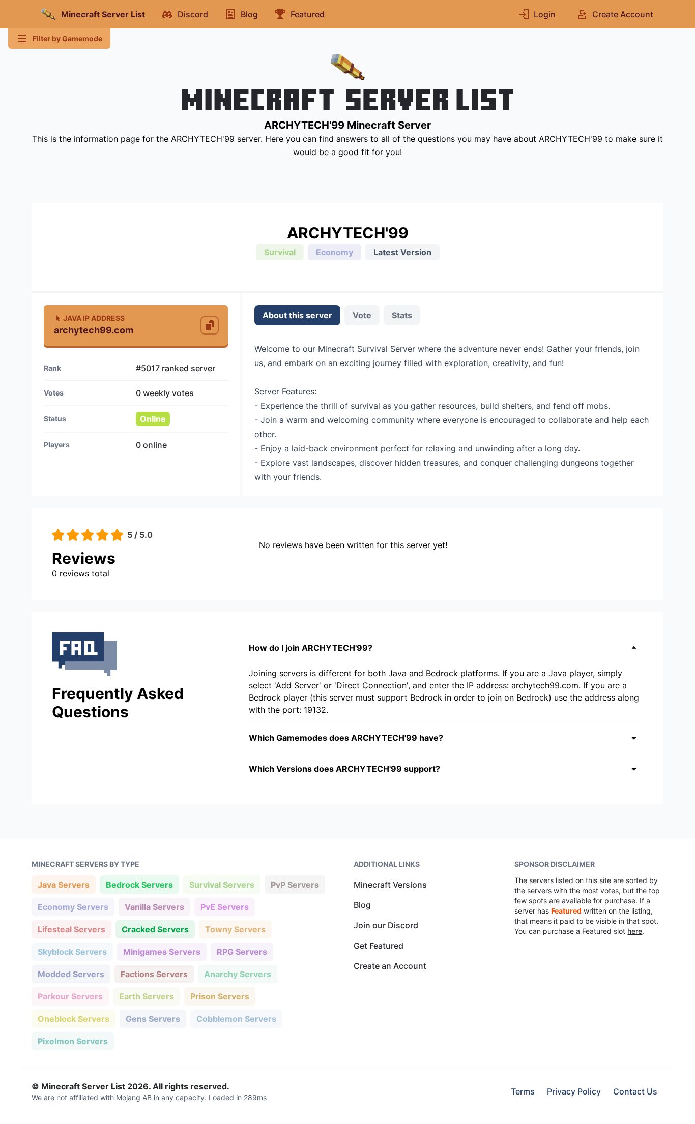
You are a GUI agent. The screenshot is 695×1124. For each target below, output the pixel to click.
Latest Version (402, 252)
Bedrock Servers (139, 884)
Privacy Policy (574, 1091)
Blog (362, 905)
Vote (362, 315)
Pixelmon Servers (72, 1041)
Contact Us (635, 1091)
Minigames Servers (161, 951)
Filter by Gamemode (67, 38)
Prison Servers (219, 996)
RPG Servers (241, 951)
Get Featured (378, 945)
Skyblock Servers (72, 951)
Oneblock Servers (73, 1018)
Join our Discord (386, 925)
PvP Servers (294, 884)
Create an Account (390, 966)
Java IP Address (94, 318)
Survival (280, 252)
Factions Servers (154, 973)
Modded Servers (70, 973)
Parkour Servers (70, 996)
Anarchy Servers (237, 973)
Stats (402, 315)
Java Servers (63, 884)
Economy (334, 252)
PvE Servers (224, 906)
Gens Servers (152, 1018)
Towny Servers (235, 929)
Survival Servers (221, 884)
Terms (523, 1091)
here (634, 931)
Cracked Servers (155, 929)
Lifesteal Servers (71, 929)
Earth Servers (146, 996)
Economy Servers (72, 906)
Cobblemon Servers (236, 1018)
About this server (297, 315)
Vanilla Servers (154, 906)
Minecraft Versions (390, 884)
